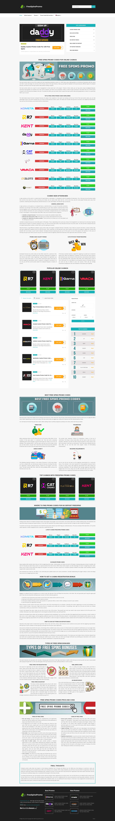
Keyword (73, 309)
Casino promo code (35, 51)
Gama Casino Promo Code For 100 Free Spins (61, 797)
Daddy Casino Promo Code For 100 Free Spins (61, 804)
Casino (85, 315)
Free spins (41, 51)
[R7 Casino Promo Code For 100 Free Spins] (27, 117)
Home (21, 15)
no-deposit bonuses (90, 88)
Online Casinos (27, 15)
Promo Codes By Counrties (46, 15)
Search (93, 6)
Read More (35, 313)
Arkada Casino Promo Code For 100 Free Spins (87, 811)
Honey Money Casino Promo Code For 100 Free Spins (87, 804)
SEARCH (83, 321)
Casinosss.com (29, 805)
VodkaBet (70, 693)
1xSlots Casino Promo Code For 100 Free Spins (46, 341)
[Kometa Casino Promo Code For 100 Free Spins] (27, 108)
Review (28, 292)
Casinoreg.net (36, 805)
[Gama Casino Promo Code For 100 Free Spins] (27, 143)
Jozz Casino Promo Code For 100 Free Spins (45, 375)
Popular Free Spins (27, 298)
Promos (36, 15)
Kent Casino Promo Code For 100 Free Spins (62, 811)
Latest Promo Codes (48, 298)
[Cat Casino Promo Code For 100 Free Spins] (27, 152)
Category (73, 315)
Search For (74, 302)
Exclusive (37, 298)
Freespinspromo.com (24, 800)
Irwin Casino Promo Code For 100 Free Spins (86, 797)
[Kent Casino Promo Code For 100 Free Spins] (27, 125)
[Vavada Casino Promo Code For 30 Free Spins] (27, 169)
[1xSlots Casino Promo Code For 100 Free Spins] (27, 178)
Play (28, 289)
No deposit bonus (46, 51)
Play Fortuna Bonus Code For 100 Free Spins (46, 307)
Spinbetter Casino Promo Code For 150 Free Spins (47, 358)
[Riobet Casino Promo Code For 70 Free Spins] (27, 187)
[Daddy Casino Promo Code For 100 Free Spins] (27, 134)
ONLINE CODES (82, 306)
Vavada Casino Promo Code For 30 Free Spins (46, 324)
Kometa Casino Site (25, 51)
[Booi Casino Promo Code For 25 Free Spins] (27, 161)
